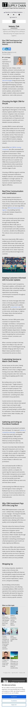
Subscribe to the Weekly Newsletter (14, 12)
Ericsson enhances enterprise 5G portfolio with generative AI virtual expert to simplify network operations (5, 642)
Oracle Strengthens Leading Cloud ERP (13, 638)
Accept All (14, 696)
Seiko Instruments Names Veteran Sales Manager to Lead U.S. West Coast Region (6, 620)
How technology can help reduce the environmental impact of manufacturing (14, 664)
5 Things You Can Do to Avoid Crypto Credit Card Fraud (5, 663)
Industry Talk (22, 672)
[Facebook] (19, 14)
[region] (14, 695)
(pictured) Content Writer (9, 53)
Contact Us (14, 17)
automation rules (16, 307)
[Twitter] (8, 14)
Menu (14, 21)
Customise (14, 700)
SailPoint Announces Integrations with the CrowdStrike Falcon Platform (13, 620)
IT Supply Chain (6, 672)
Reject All (14, 704)
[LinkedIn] (14, 14)
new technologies (7, 80)
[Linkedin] (6, 49)
